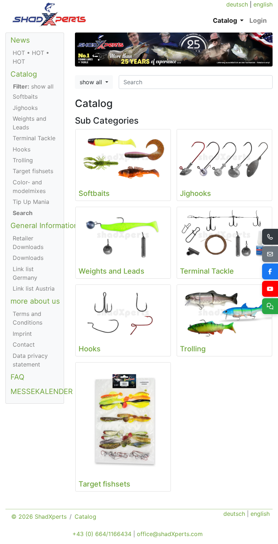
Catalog (23, 74)
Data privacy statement (30, 360)
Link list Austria (34, 288)
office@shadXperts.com (170, 533)
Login (258, 20)
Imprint (22, 333)
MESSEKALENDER (41, 391)
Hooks (21, 149)
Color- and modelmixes (29, 186)
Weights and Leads (29, 123)
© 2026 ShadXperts (39, 516)
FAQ (17, 377)
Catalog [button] (226, 20)
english (263, 4)
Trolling (23, 160)
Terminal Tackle (34, 138)
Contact (24, 344)
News (20, 40)
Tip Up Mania (31, 201)
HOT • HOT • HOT (31, 57)
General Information (44, 225)
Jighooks (25, 107)
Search (23, 213)
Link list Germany (25, 273)
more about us (35, 301)
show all (92, 82)
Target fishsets (33, 171)
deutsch (237, 4)
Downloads (28, 257)
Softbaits (25, 96)
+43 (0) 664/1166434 (101, 533)
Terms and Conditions (27, 318)
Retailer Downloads (28, 242)
